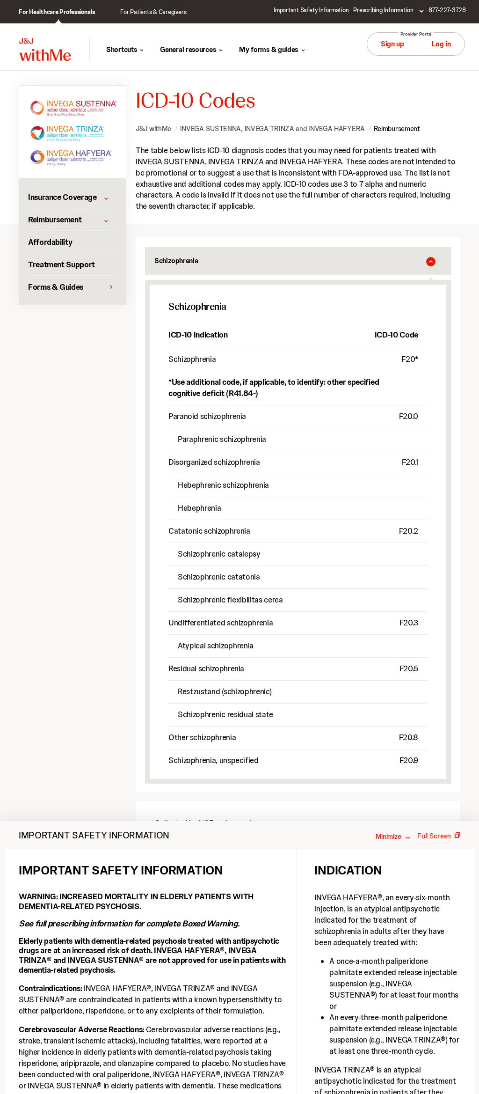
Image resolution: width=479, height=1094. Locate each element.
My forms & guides (268, 49)
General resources (188, 49)
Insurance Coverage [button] (62, 197)
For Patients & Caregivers (153, 12)
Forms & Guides (55, 287)
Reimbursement (397, 128)
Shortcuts (121, 49)
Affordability (50, 242)
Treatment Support (61, 264)
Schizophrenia (176, 260)
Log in (441, 44)
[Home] (45, 49)
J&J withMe (153, 128)
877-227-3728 (447, 10)
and (272, 128)
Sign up (392, 44)
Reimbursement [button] (54, 219)
